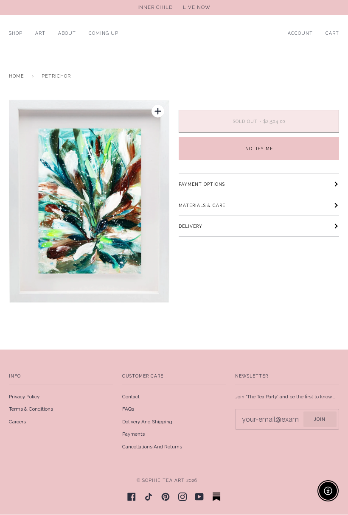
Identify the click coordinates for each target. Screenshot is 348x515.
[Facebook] (131, 497)
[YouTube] (199, 497)
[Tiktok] (148, 497)
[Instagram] (182, 497)
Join (320, 419)
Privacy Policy (24, 397)
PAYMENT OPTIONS (202, 184)
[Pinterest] (165, 497)
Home (16, 75)
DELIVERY (190, 226)
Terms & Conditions (31, 409)
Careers (17, 422)
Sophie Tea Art (163, 480)
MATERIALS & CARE (202, 205)
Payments (133, 434)
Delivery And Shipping (147, 422)
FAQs (128, 409)
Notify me (259, 148)
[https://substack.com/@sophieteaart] (216, 497)
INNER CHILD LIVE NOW (174, 7)
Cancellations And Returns (152, 447)
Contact (131, 397)
